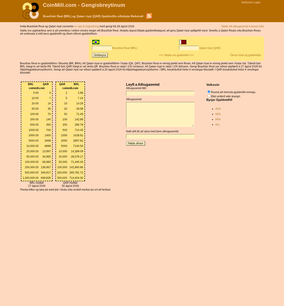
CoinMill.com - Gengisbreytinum (84, 5)
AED (218, 114)
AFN (218, 119)
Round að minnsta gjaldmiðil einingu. (233, 92)
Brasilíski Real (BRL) (124, 48)
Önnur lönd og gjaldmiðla (245, 55)
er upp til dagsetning (87, 26)
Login (257, 2)
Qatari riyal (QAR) (210, 48)
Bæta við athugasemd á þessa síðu (243, 26)
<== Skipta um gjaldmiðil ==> (176, 55)
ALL (217, 124)
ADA (218, 108)
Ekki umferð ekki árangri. (226, 96)
